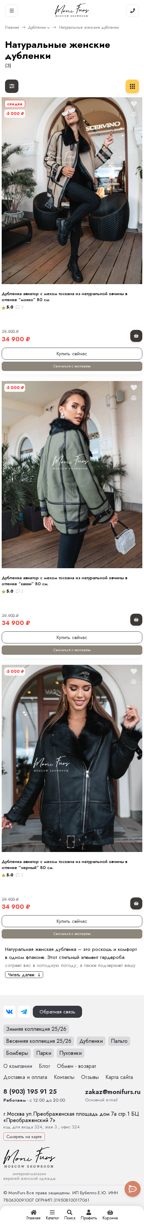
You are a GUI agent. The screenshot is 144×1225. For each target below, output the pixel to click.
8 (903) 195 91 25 (30, 1091)
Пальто (119, 1041)
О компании (17, 1066)
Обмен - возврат (76, 1066)
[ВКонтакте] (9, 1012)
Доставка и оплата (25, 1077)
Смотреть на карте (24, 1136)
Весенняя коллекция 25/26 (38, 1041)
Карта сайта (119, 1077)
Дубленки (37, 27)
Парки (43, 1053)
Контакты (64, 1077)
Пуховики (70, 1053)
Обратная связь (57, 1011)
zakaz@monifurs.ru (113, 1091)
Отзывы (90, 1077)
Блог (44, 1066)
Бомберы (17, 1053)
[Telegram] (24, 1012)
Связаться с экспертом (72, 366)
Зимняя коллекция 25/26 (36, 1029)
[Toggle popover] (133, 1189)
